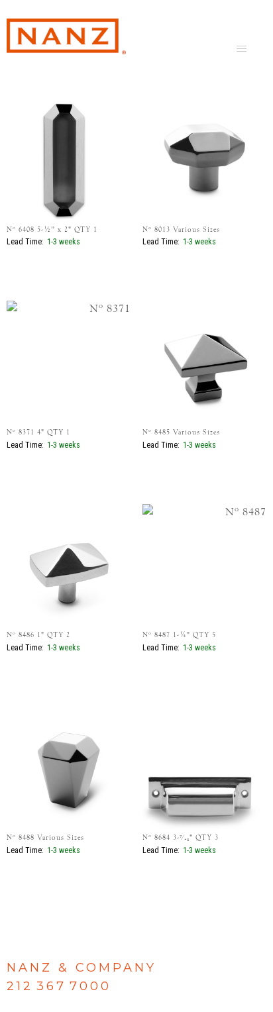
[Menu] (241, 48)
